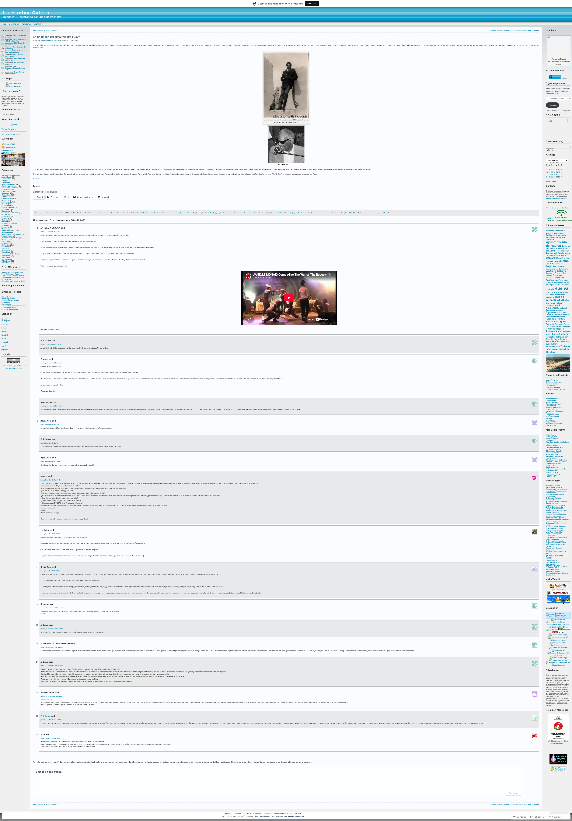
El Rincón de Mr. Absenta (556, 527)
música (549, 314)
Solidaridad (5, 250)
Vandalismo (6, 263)
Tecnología (5, 252)
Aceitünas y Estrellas (554, 548)
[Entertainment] (558, 620)
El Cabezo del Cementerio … (15, 44)
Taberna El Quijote (290, 213)
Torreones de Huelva (9, 254)
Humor (4, 222)
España (549, 275)
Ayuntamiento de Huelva (556, 243)
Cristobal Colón (552, 261)
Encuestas (26, 24)
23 (561, 174)
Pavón (264, 213)
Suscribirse (552, 105)
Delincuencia (6, 202)
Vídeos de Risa (552, 402)
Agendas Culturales (9, 175)
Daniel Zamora (557, 264)
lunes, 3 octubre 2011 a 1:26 (50, 424)
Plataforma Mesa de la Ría (556, 469)
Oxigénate (550, 550)
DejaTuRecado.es (552, 562)
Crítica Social (6, 195)
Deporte (4, 204)
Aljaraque (560, 233)
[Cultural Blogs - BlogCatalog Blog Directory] (558, 624)
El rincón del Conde (553, 568)
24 (547, 177)
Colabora (14, 24)
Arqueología (6, 177)
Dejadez (4, 200)
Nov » (554, 181)
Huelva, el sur (551, 437)
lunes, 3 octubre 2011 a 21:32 (50, 571)
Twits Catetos (8, 129)
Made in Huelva (552, 438)
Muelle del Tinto (559, 312)
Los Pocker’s (256, 213)
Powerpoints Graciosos (555, 404)
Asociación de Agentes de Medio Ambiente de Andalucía (557, 518)
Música (4, 229)
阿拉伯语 (4, 349)
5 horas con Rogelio (554, 451)
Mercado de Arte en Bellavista (45, 30)
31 (547, 179)
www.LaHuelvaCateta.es (50, 40)
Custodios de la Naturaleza (556, 537)
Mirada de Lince (552, 503)
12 (552, 172)
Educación (5, 206)
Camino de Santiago (9, 186)
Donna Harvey (10, 51)
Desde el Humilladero (554, 447)
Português (5, 321)
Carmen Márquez (552, 500)
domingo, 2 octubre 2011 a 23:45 (51, 406)
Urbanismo (5, 261)
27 (554, 177)
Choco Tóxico (551, 465)
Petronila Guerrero (554, 324)
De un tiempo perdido (554, 521)
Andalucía (550, 235)
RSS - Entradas (7, 150)
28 (557, 177)
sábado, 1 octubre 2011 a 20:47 (51, 231)
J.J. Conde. (37, 179)
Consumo (5, 193)
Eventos (4, 218)
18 (550, 174)
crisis (566, 258)
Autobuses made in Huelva (12, 272)
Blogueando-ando (553, 485)
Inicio (4, 24)
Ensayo (4, 214)
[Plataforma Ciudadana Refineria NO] (558, 589)
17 (547, 174)
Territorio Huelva (553, 346)
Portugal (557, 329)
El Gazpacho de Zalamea (555, 389)
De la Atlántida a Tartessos (11, 274)
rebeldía (280, 213)
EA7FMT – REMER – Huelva (556, 566)
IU (567, 292)
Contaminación (554, 258)
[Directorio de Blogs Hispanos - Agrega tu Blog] (558, 665)
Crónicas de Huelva (553, 463)
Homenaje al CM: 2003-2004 (556, 510)
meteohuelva (558, 310)
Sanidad (4, 247)
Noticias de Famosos (554, 407)
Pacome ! (549, 559)
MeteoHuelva (551, 435)
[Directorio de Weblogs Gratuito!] (558, 633)
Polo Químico (564, 326)
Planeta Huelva (552, 471)
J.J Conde (550, 294)
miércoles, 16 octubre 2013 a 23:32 (52, 696)
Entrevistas (5, 216)
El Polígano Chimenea (554, 528)
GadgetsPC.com (552, 415)
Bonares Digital (552, 384)
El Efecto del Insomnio (555, 494)
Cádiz (548, 264)
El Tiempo (5, 209)
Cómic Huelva (551, 560)
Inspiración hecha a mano (556, 543)
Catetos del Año (7, 189)
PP (563, 329)
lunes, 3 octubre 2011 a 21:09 (50, 534)
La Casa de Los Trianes (14, 55)
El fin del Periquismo (9, 309)
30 (561, 177)
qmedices (550, 420)
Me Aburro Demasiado (554, 555)
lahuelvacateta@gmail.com (556, 198)
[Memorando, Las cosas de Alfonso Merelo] (558, 594)
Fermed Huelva (552, 454)
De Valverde (550, 386)
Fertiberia (559, 278)
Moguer (549, 312)
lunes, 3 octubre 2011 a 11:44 (50, 461)
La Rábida (557, 303)
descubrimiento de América (557, 269)
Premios (4, 241)
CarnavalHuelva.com (554, 449)
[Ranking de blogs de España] (558, 642)
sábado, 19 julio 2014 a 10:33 (50, 738)
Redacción (5, 245)
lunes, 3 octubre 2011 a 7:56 (50, 443)
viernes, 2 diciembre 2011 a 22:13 (52, 629)
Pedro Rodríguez (556, 321)
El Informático (551, 409)
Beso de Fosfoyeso (553, 534)
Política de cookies (296, 816)
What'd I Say (305, 213)
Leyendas (5, 225)
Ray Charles (271, 213)
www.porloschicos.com (555, 411)
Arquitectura (6, 179)
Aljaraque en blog (553, 387)
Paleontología (6, 236)
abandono (550, 231)
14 (557, 172)
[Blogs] (567, 637)
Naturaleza (5, 232)
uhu (548, 349)
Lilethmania (550, 496)
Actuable (549, 413)
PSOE (559, 331)
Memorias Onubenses (554, 456)
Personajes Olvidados (10, 238)
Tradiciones (6, 256)
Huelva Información (556, 292)
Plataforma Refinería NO (555, 505)
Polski (3, 338)
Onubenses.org (552, 467)
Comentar (513, 793)
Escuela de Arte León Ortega (557, 273)
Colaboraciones (7, 191)
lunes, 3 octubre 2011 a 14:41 (50, 480)
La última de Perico (9, 308)
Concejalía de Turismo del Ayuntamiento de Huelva (558, 253)
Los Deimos (235, 213)
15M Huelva (550, 564)
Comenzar (311, 4)
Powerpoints (551, 406)
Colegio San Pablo (138, 213)
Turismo (4, 259)
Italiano (4, 328)
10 (547, 172)
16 (561, 172)
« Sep (548, 181)
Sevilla (555, 341)
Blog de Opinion (561, 617)
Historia (4, 220)
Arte (3, 181)
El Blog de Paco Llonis (555, 541)
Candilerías (550, 535)
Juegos (549, 418)
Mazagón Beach (552, 380)
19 (552, 174)
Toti (299, 213)
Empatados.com (552, 416)
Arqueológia (561, 235)
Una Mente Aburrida (554, 532)
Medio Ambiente (7, 231)
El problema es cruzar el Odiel (13, 281)
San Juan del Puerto (557, 338)
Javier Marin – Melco (554, 487)
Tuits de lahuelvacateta (10, 134)
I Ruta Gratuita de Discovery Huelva (8, 298)
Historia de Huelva (553, 474)
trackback (384, 213)
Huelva (561, 288)
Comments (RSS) (11, 147)
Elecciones (5, 211)
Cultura (4, 197)
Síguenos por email (556, 83)
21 (557, 174)
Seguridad (5, 248)
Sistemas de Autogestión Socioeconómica (13, 305)
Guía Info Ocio (562, 285)
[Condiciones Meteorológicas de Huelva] (13, 84)
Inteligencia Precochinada (556, 491)
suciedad (550, 344)
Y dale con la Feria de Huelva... (13, 276)
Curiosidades (6, 198)
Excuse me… (551, 546)
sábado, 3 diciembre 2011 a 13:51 (52, 647)
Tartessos (558, 344)
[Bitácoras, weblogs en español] (558, 645)
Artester (549, 557)
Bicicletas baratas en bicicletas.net (554, 424)
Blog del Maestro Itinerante (556, 489)
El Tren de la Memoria (554, 507)
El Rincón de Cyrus (553, 382)
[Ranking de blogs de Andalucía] (558, 640)
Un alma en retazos (553, 516)
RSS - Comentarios (8, 152)
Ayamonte (550, 239)
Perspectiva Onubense (555, 509)
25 (550, 177)
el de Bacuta (158, 213)
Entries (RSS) (9, 144)
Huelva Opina (551, 458)
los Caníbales (225, 213)
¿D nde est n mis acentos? (556, 502)
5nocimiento (551, 493)
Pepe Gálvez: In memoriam (15, 73)
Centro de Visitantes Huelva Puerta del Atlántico (558, 248)
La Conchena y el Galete (555, 530)
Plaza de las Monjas (557, 325)
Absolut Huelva (552, 446)
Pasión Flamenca (552, 512)
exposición (550, 278)
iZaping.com (551, 400)
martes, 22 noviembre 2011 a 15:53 (52, 608)
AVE (564, 237)
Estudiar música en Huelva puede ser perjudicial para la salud (514, 30)
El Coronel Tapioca (553, 498)
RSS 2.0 (352, 213)
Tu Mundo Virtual (552, 398)
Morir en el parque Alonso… (15, 51)
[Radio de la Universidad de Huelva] (558, 587)
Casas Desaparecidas (9, 188)
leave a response (372, 213)
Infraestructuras (7, 223)
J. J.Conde (45, 716)
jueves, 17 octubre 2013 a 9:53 (51, 719)
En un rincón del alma (10, 213)
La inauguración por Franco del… (15, 68)
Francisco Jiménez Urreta (557, 281)
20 (554, 174)
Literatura (5, 227)
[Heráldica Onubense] (558, 604)
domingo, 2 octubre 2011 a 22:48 (51, 363)
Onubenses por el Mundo (11, 234)
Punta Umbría (560, 334)
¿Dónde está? (7, 182)
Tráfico (4, 257)
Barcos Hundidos (8, 184)
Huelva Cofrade (552, 472)
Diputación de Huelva (556, 271)
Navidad (565, 314)
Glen (7, 47)
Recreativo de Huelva (555, 337)
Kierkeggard (214, 213)
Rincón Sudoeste (552, 453)
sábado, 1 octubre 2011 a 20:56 (51, 344)
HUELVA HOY (551, 476)
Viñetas (37, 24)
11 (549, 172)
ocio (548, 317)
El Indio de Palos (8, 207)
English (4, 319)
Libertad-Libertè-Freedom (556, 514)
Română (4, 335)
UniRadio (549, 440)
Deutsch (4, 331)
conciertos (560, 255)
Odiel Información (557, 317)
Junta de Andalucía (555, 298)
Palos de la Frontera (555, 319)
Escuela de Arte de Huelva (556, 462)
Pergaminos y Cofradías (555, 544)
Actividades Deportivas (555, 232)
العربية (3, 346)
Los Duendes (245, 213)
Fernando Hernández (187, 213)
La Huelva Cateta (26, 12)
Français (4, 324)
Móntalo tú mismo (553, 571)
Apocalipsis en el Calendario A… (15, 40)
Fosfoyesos (552, 280)
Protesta (4, 243)
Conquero (149, 213)
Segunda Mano (552, 422)
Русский (4, 342)
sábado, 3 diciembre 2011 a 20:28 (52, 665)
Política (4, 239)
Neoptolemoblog (552, 569)
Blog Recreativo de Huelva (556, 460)
